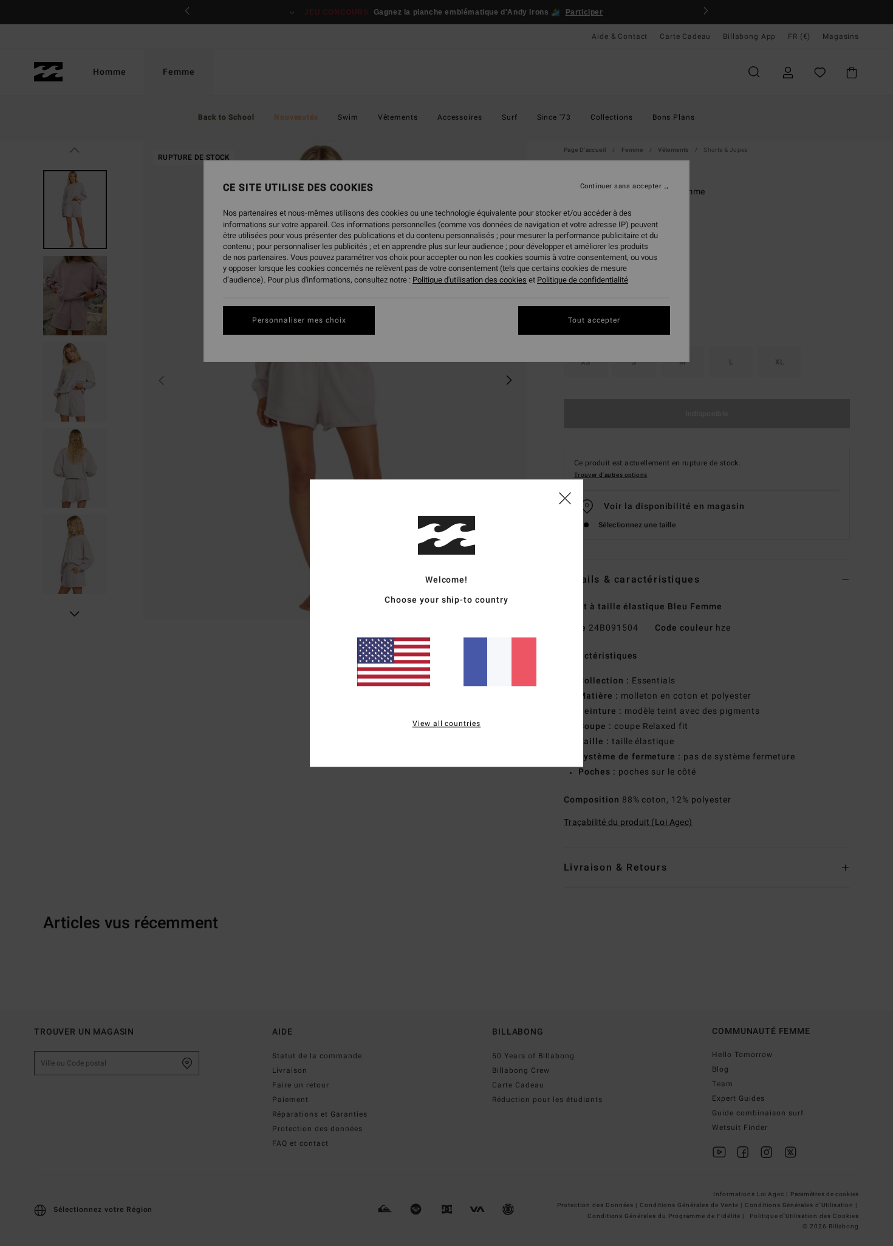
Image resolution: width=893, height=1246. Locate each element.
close (565, 497)
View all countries (446, 723)
